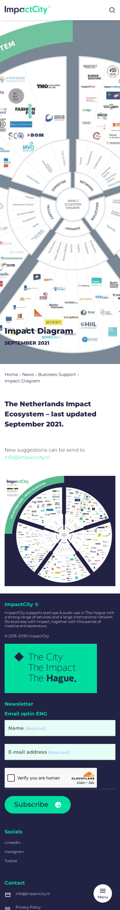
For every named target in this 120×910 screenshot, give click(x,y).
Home (11, 374)
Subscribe (31, 804)
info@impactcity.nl (27, 457)
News (28, 374)
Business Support (57, 374)
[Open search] (112, 10)
